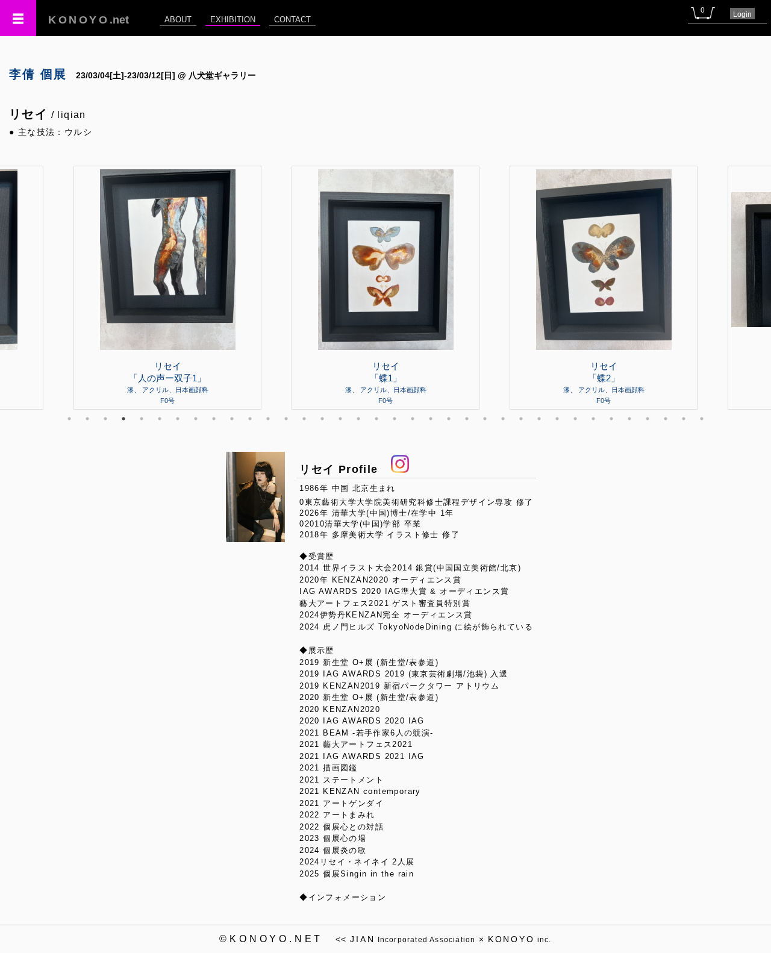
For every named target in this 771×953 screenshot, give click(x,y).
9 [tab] (214, 419)
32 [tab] (629, 419)
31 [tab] (611, 419)
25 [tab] (503, 419)
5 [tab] (142, 419)
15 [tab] (322, 419)
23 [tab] (467, 419)
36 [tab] (702, 419)
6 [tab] (160, 419)
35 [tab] (684, 419)
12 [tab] (268, 419)
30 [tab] (593, 419)
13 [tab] (286, 419)
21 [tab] (431, 419)
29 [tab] (575, 419)
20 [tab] (413, 419)
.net (88, 20)
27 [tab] (539, 419)
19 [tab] (395, 419)
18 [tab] (376, 419)
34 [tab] (666, 419)
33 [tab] (647, 419)
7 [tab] (178, 419)
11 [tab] (250, 419)
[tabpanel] (385, 287)
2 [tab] (87, 419)
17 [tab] (358, 419)
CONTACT (292, 19)
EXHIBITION (232, 19)
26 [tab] (521, 419)
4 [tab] (123, 419)
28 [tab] (557, 419)
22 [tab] (449, 419)
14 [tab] (304, 419)
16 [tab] (340, 419)
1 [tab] (69, 419)
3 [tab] (105, 419)
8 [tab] (196, 419)
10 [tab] (232, 419)
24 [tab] (485, 419)
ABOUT (178, 19)
